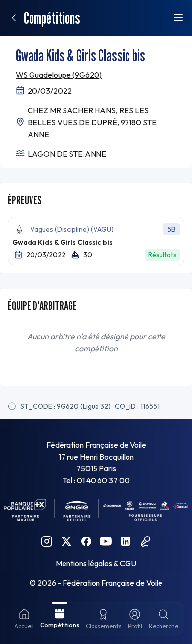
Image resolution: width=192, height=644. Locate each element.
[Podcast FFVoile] (145, 541)
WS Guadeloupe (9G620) (59, 75)
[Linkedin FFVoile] (125, 541)
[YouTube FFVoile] (106, 541)
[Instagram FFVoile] (47, 541)
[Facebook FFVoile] (86, 541)
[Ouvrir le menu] (178, 18)
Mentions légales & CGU (96, 563)
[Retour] (14, 18)
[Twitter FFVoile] (66, 541)
